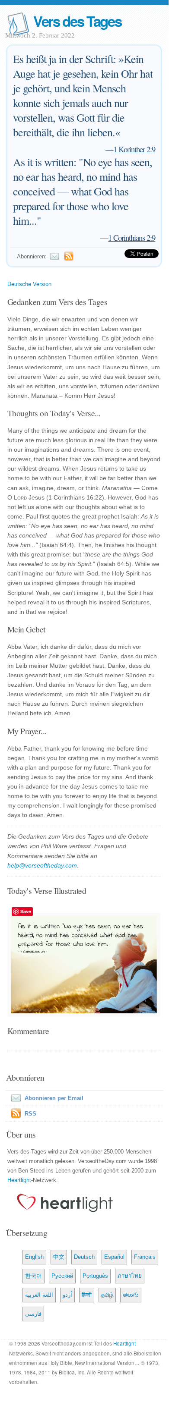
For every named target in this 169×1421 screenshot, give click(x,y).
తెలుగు (131, 1295)
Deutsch (84, 1257)
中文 (58, 1257)
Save (25, 911)
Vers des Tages (77, 21)
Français (145, 1257)
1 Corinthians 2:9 (131, 237)
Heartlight (19, 1180)
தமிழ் (107, 1295)
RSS (30, 1113)
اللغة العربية (39, 1295)
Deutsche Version (29, 284)
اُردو (67, 1295)
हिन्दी (87, 1295)
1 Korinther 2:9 (134, 149)
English (34, 1257)
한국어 (33, 1276)
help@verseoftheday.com (42, 865)
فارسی (33, 1314)
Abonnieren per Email (54, 1098)
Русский (62, 1276)
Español (114, 1257)
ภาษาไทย (130, 1276)
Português (95, 1276)
